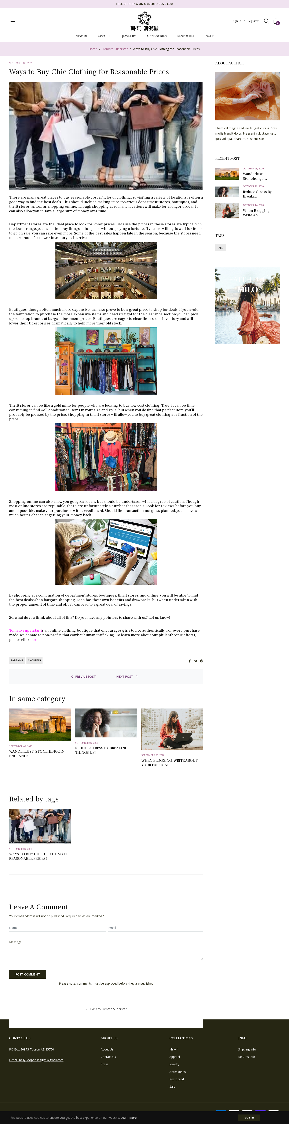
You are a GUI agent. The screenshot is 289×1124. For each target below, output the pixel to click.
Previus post (85, 676)
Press (104, 1064)
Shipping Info (247, 1049)
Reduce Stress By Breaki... (257, 194)
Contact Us (108, 1057)
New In (174, 1049)
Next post (124, 676)
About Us (107, 1049)
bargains (17, 660)
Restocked (176, 1079)
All (221, 248)
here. (34, 639)
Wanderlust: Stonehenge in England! (37, 754)
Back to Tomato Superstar (108, 1009)
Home (93, 49)
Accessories (177, 1072)
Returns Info (246, 1057)
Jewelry (174, 1064)
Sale (172, 1086)
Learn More (129, 1118)
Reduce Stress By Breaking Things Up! (101, 750)
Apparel (174, 1057)
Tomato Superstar (115, 49)
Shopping (34, 660)
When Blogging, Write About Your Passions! (169, 763)
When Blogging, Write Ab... (257, 213)
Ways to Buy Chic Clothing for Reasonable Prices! (39, 856)
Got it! (249, 1117)
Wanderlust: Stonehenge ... (255, 176)
